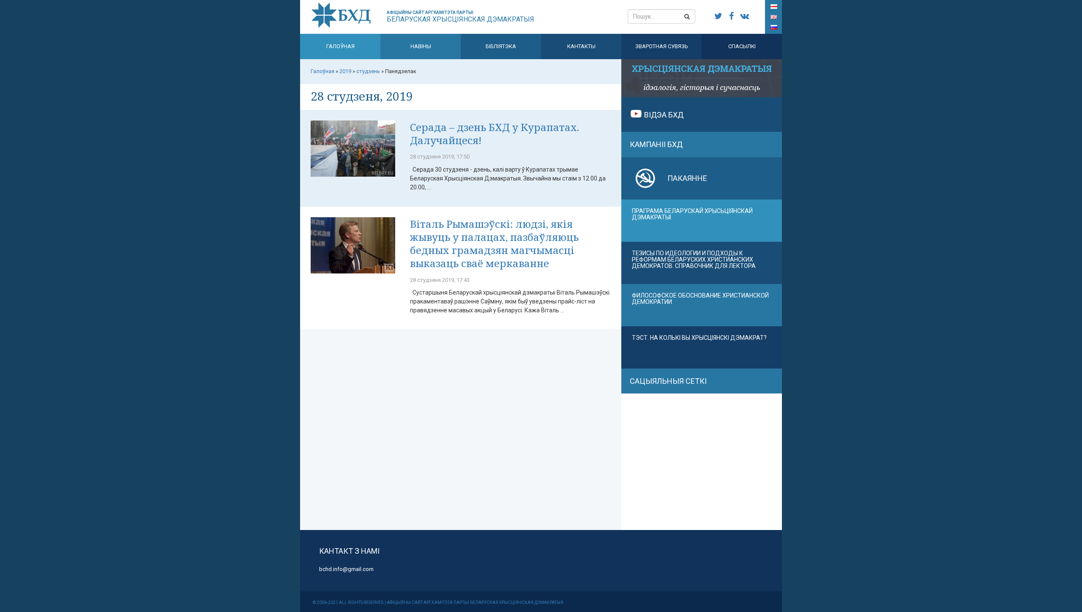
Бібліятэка (501, 46)
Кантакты (581, 46)
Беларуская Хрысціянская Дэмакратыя (460, 16)
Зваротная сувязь (661, 46)
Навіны (420, 46)
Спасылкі (742, 46)
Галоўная (340, 46)
